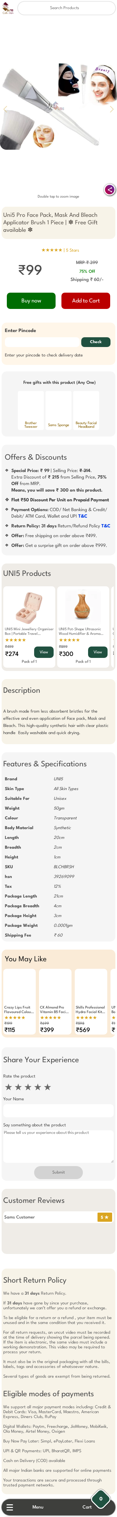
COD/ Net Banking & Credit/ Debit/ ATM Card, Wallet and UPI (59, 513)
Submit (58, 1173)
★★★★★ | (60, 250)
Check (96, 342)
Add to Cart (86, 301)
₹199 (8, 1023)
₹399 (47, 1030)
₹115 (9, 1030)
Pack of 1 (29, 662)
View (44, 652)
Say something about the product (34, 1125)
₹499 (9, 647)
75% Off (87, 272)
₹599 (63, 647)
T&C (82, 516)
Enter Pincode (20, 330)
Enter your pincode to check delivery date (44, 355)
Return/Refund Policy (60, 526)
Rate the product (19, 1076)
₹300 (66, 654)
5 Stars (72, 250)
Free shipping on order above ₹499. (54, 536)
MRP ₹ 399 (87, 262)
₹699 (44, 1023)
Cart (87, 1507)
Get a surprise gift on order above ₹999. (59, 545)
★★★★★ (15, 640)
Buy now (31, 301)
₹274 (12, 654)
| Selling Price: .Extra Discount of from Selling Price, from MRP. (59, 480)
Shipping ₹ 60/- (87, 279)
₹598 (80, 1023)
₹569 (83, 1030)
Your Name (13, 1099)
